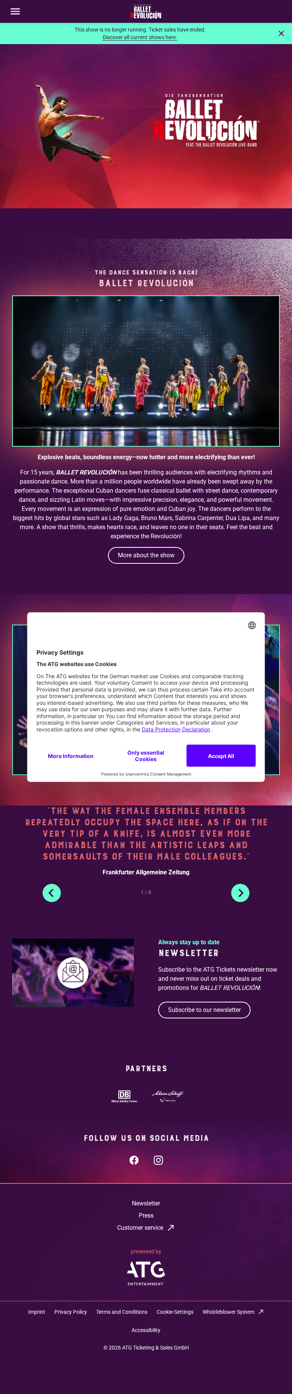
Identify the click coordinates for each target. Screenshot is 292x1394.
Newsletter (146, 1203)
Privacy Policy (70, 1312)
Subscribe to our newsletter (204, 1009)
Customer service (140, 1227)
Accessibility (146, 1330)
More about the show (146, 555)
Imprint (36, 1312)
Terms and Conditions (122, 1312)
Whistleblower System (228, 1312)
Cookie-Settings (175, 1312)
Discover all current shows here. (140, 37)
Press (146, 1215)
